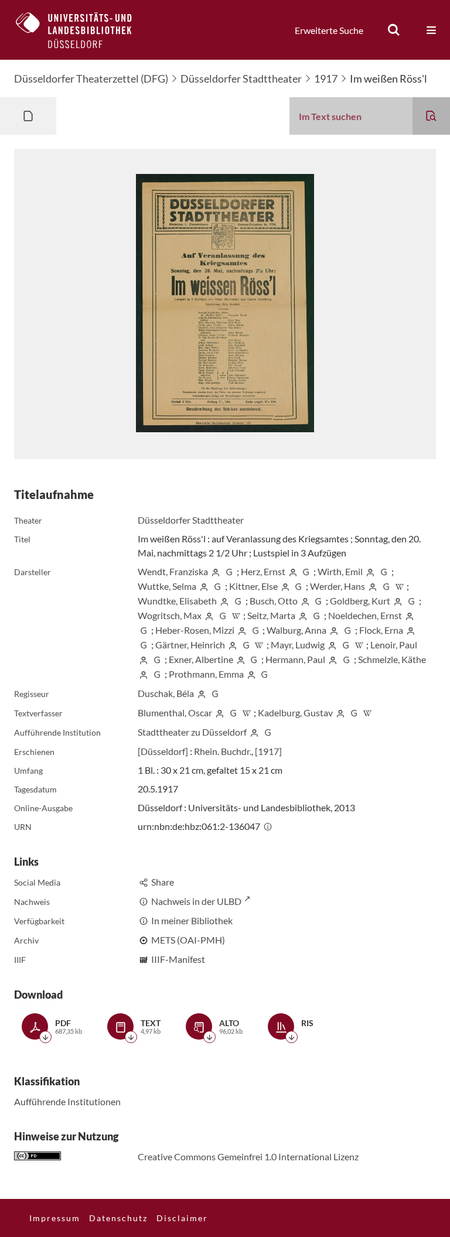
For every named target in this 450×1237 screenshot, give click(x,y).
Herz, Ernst (263, 571)
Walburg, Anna (296, 629)
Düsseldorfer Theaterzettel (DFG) (91, 78)
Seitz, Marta (271, 615)
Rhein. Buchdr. (222, 751)
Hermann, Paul (295, 659)
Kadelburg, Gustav (295, 712)
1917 (326, 78)
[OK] (393, 30)
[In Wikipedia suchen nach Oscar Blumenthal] (247, 712)
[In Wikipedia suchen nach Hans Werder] (399, 586)
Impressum (54, 1218)
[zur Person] (215, 571)
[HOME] (83, 30)
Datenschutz (118, 1218)
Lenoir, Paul (393, 644)
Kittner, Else (253, 586)
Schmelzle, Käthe (392, 659)
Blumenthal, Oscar (175, 712)
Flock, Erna (381, 629)
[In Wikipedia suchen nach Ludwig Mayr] (359, 644)
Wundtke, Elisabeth (177, 600)
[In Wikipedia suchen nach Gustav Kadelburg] (367, 712)
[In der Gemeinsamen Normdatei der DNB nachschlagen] (229, 571)
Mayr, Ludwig (298, 644)
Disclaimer (182, 1218)
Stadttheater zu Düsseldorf (192, 731)
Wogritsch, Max (170, 615)
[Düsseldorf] (163, 751)
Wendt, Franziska (173, 571)
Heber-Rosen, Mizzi (194, 629)
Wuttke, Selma (167, 586)
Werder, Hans (337, 586)
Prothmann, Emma (206, 673)
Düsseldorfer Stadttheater (241, 78)
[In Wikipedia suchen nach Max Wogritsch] (236, 615)
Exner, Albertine (201, 659)
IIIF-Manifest (178, 959)
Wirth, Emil (340, 571)
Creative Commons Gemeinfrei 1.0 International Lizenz (248, 1156)
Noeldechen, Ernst (365, 615)
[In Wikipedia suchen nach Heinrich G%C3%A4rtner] (259, 644)
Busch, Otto (274, 600)
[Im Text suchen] (431, 116)
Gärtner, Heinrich (190, 644)
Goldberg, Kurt (360, 600)
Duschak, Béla (166, 693)
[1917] (268, 751)
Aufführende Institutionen (67, 1101)
